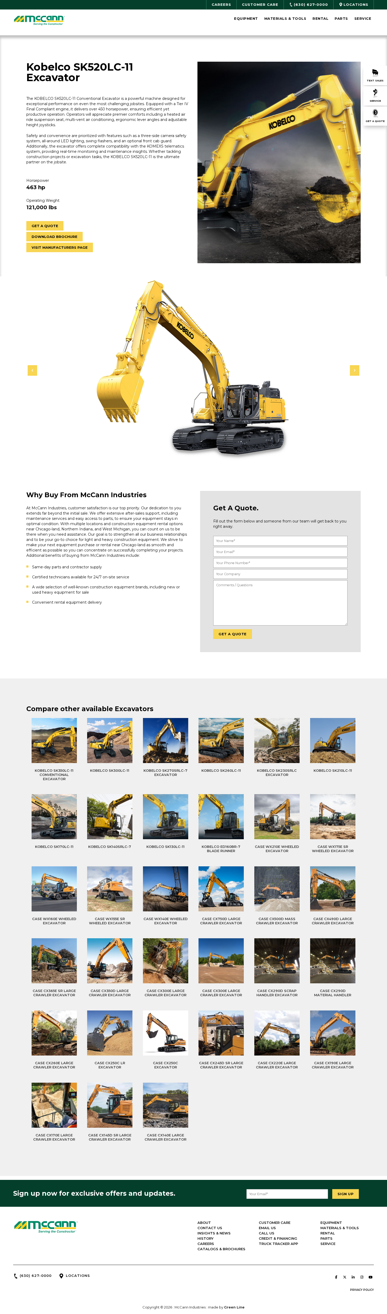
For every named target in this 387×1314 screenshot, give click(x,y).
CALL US (266, 1233)
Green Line (234, 1307)
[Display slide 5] (199, 456)
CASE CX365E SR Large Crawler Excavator (54, 993)
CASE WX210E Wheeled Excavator (277, 848)
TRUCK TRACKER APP (278, 1244)
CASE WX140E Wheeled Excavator (165, 921)
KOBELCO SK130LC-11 (165, 846)
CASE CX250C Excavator (165, 1065)
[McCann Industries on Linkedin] (353, 1277)
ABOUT (204, 1222)
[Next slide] (354, 370)
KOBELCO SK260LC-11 (221, 770)
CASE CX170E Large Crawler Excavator (54, 1137)
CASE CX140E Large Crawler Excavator (165, 1137)
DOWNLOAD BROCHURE (54, 237)
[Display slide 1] (183, 456)
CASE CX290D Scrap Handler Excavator (276, 993)
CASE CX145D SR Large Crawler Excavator (109, 1137)
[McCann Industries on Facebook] (336, 1277)
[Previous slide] (32, 370)
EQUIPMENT (331, 1222)
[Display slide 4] (195, 456)
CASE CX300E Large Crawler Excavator (165, 993)
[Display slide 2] (187, 456)
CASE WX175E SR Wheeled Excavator (333, 848)
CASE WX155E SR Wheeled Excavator (110, 921)
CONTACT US (209, 1228)
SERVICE (327, 1244)
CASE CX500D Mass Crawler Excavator (277, 921)
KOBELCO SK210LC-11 (333, 770)
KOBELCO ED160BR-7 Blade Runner (221, 848)
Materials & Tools (285, 18)
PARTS (326, 1238)
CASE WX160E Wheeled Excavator (54, 921)
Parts (341, 18)
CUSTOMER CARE (274, 1222)
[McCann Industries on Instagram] (361, 1277)
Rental (320, 18)
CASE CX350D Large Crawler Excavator (110, 993)
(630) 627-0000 (36, 1275)
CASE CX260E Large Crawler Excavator (54, 1065)
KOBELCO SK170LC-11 (54, 846)
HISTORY (205, 1238)
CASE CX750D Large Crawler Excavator (221, 921)
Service (362, 18)
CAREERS (205, 1244)
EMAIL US (267, 1228)
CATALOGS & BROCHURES (221, 1249)
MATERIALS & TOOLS (339, 1228)
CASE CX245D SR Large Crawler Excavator (221, 1065)
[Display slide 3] (191, 456)
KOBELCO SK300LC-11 (109, 770)
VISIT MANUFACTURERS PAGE (60, 247)
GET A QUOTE (45, 226)
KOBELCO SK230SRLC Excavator (277, 772)
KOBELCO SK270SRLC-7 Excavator (165, 772)
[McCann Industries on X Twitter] (344, 1277)
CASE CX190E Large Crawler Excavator (333, 1065)
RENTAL (327, 1233)
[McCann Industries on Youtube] (370, 1277)
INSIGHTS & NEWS (214, 1233)
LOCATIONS (78, 1275)
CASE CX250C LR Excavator (110, 1065)
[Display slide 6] (203, 456)
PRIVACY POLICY (362, 1290)
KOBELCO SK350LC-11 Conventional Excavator (54, 774)
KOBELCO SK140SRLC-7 (109, 846)
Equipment (246, 18)
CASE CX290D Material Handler (332, 993)
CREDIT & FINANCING (278, 1238)
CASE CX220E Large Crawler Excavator (277, 1065)
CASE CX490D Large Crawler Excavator (333, 921)
